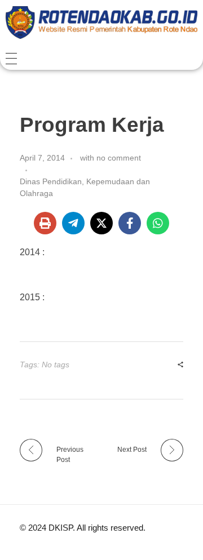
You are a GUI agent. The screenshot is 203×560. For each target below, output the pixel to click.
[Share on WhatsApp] (158, 223)
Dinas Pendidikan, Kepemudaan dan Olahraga (85, 187)
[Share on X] (101, 223)
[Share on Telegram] (73, 223)
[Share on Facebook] (129, 223)
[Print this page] (45, 223)
